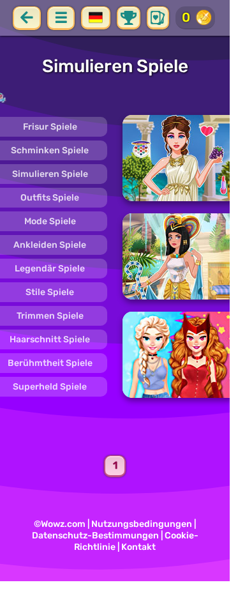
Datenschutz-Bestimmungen (95, 535)
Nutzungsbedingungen (141, 524)
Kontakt (138, 547)
